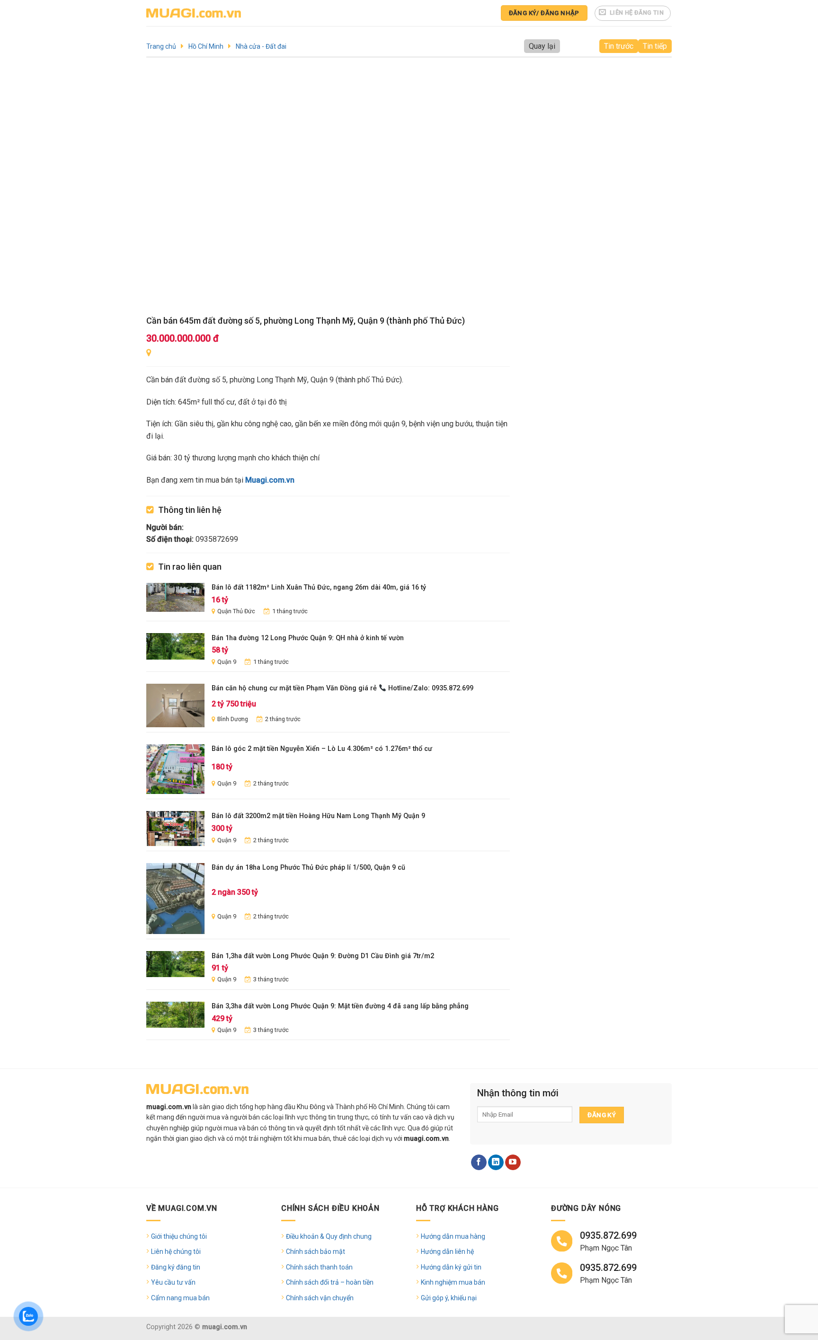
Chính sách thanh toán (319, 1267)
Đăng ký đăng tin (175, 1267)
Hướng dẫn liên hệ (447, 1251)
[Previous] (165, 189)
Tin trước (618, 46)
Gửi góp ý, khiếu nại (449, 1298)
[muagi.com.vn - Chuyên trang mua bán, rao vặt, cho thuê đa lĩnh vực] (193, 13)
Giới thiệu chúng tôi (179, 1236)
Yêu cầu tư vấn (173, 1282)
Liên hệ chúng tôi (176, 1251)
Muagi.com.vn (269, 480)
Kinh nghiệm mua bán (453, 1282)
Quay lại (542, 46)
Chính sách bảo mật (315, 1251)
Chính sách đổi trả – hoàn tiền (329, 1282)
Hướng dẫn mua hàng (453, 1236)
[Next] (490, 189)
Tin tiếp (655, 46)
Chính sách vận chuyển (320, 1298)
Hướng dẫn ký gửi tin (451, 1267)
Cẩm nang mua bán (180, 1298)
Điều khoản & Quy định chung (329, 1236)
